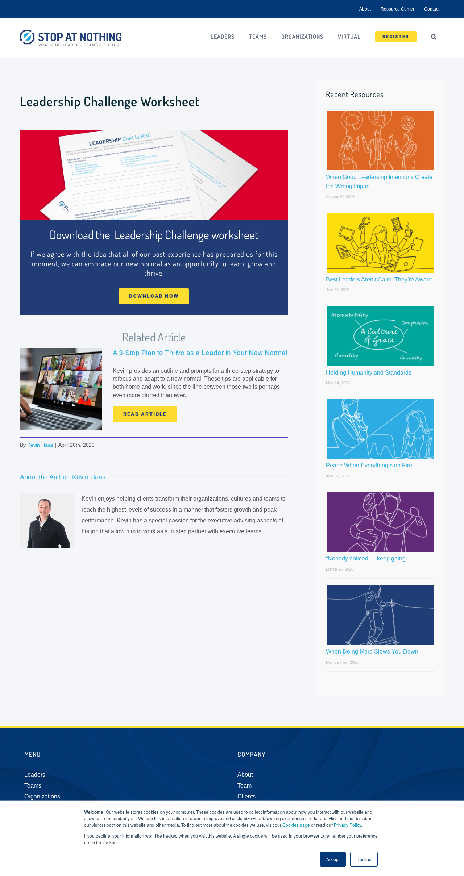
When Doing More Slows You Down (372, 651)
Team (244, 786)
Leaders (34, 775)
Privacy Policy (347, 825)
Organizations (42, 796)
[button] (434, 36)
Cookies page (296, 825)
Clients (246, 796)
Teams (32, 786)
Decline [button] (364, 859)
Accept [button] (333, 859)
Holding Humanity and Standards (368, 373)
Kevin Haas (40, 445)
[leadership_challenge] (154, 133)
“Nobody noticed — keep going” (366, 558)
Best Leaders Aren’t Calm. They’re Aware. (379, 279)
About (245, 775)
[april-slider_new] (61, 351)
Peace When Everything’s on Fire (369, 465)
